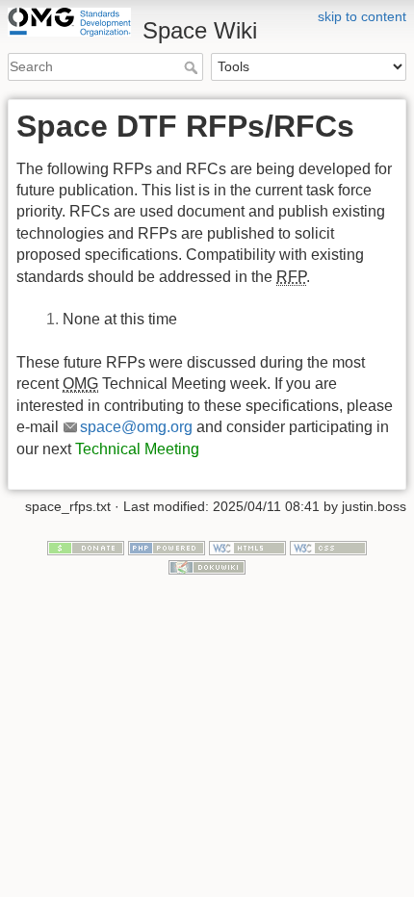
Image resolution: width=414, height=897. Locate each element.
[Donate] (85, 546)
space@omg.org (136, 427)
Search (193, 67)
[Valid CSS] (328, 546)
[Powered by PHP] (166, 546)
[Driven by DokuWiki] (207, 566)
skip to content (362, 16)
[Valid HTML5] (247, 546)
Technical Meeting (137, 449)
